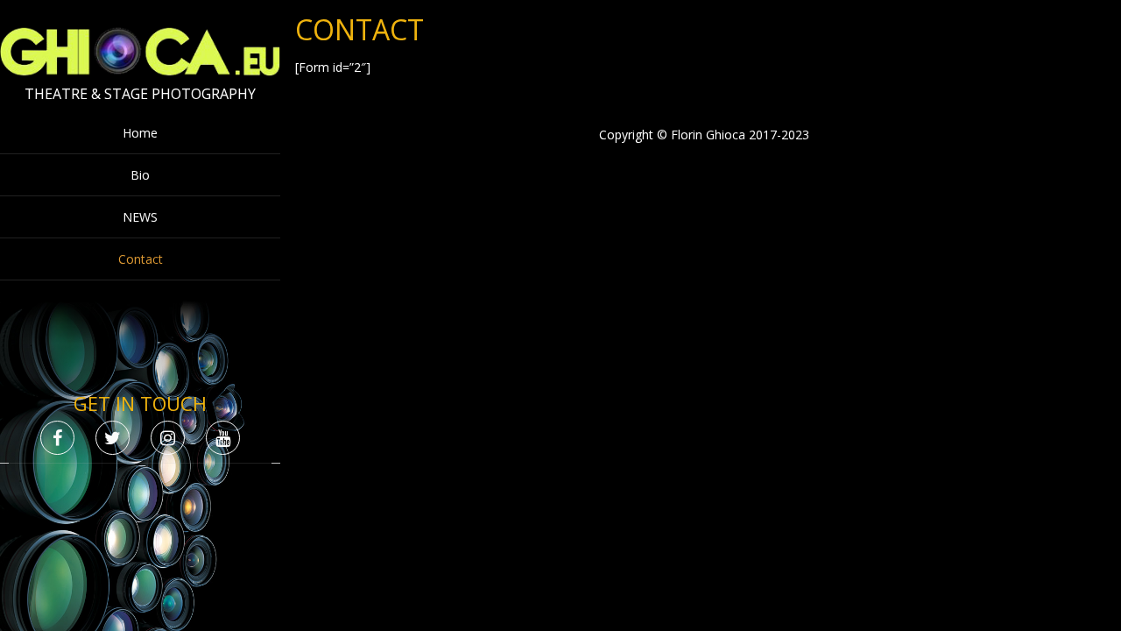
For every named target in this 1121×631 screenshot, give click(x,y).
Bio (140, 175)
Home (140, 132)
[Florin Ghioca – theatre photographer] (140, 71)
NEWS (140, 217)
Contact (140, 259)
